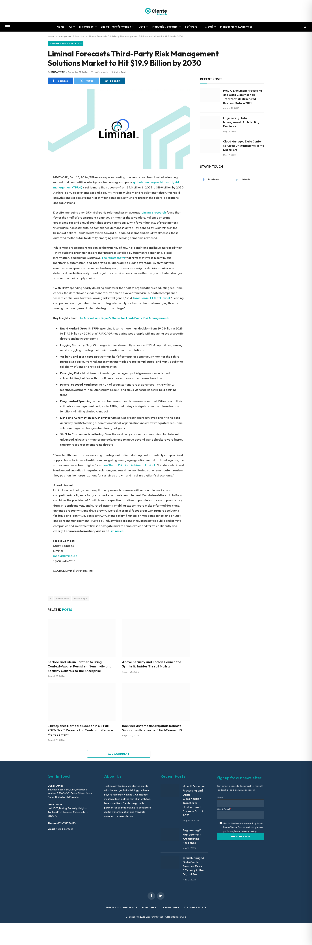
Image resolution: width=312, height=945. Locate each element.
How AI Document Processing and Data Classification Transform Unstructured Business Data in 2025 (242, 97)
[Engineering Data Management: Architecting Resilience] (210, 122)
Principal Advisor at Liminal (136, 465)
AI (70, 26)
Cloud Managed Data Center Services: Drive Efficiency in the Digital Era (243, 145)
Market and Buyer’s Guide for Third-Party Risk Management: (126, 318)
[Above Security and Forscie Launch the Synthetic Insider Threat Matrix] (156, 638)
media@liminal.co (65, 556)
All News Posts (195, 907)
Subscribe (149, 907)
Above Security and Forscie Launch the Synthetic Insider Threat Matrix (151, 664)
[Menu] (7, 27)
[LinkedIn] (35, 202)
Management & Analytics (236, 26)
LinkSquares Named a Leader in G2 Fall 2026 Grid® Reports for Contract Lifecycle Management (80, 730)
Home (60, 26)
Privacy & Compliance (121, 907)
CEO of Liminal (160, 298)
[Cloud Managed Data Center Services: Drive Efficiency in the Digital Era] (210, 146)
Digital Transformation (116, 26)
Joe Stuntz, (110, 465)
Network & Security (164, 26)
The (81, 318)
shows (121, 258)
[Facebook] (35, 186)
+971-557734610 (66, 823)
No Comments (101, 72)
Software (191, 26)
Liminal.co (116, 531)
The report (109, 258)
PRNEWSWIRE (58, 72)
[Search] (305, 27)
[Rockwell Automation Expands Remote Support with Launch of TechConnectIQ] (156, 702)
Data (141, 26)
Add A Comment (118, 753)
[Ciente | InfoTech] (156, 11)
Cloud (209, 26)
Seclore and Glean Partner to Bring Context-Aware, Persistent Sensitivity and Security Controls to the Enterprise (80, 666)
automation (63, 598)
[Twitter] (35, 194)
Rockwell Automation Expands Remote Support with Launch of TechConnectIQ (152, 728)
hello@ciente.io (64, 828)
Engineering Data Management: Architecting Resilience (241, 122)
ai (50, 598)
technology (80, 598)
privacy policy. (249, 831)
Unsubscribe (170, 907)
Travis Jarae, (141, 298)
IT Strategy (86, 26)
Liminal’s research (154, 212)
